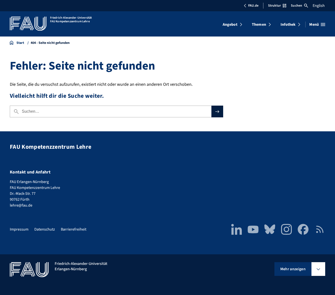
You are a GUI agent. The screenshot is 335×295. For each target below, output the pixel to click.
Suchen (296, 5)
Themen (259, 24)
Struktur (274, 5)
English (319, 5)
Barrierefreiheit (73, 229)
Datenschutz (44, 229)
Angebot (230, 24)
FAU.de (253, 5)
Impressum (19, 229)
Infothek (288, 24)
